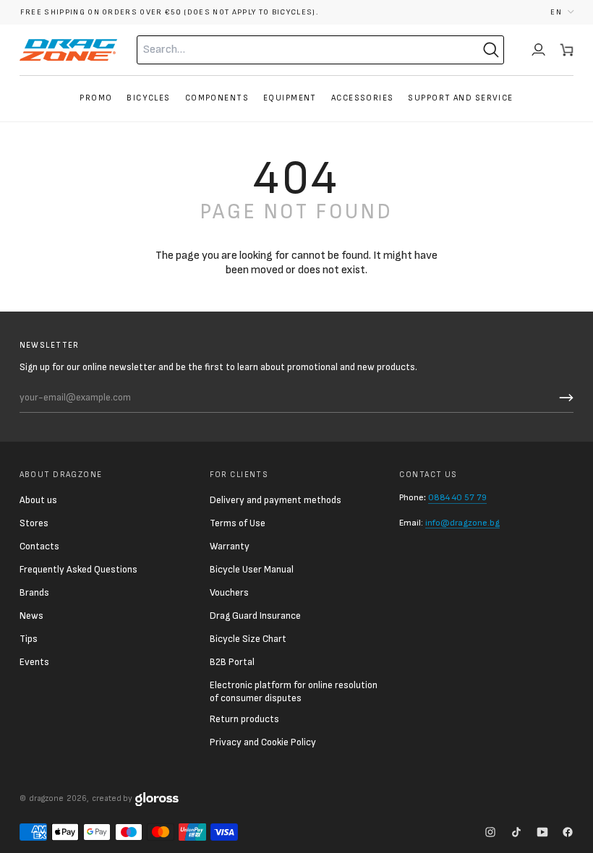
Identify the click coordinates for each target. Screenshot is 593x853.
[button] (561, 12)
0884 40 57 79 (457, 497)
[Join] (563, 397)
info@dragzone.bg (462, 523)
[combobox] (291, 50)
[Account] (538, 50)
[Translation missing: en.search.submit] (491, 50)
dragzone (46, 798)
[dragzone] (68, 50)
